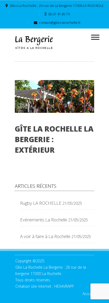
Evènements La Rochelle (43, 220)
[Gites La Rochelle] (34, 42)
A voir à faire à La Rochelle (45, 236)
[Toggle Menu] (95, 37)
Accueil (88, 293)
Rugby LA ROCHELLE (40, 203)
